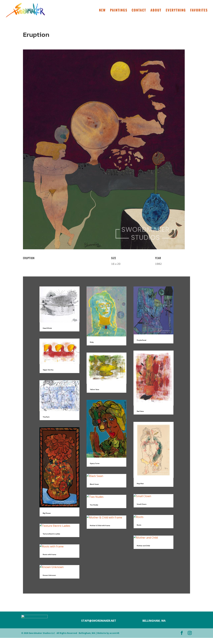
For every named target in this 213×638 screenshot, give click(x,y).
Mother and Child (143, 545)
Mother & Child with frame (100, 525)
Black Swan (94, 484)
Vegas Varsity (48, 370)
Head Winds (47, 328)
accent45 (114, 633)
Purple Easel (141, 340)
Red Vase (140, 411)
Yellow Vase (94, 389)
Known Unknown (49, 575)
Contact (139, 10)
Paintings (118, 10)
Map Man (140, 483)
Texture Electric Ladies (51, 534)
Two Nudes (94, 505)
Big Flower (47, 513)
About (155, 10)
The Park (46, 417)
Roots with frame (49, 554)
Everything (176, 10)
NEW (102, 10)
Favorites (199, 10)
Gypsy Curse (94, 463)
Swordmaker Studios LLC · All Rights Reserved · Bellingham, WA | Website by (69, 633)
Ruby (92, 342)
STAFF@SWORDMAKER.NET (98, 621)
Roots (139, 525)
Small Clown (141, 504)
